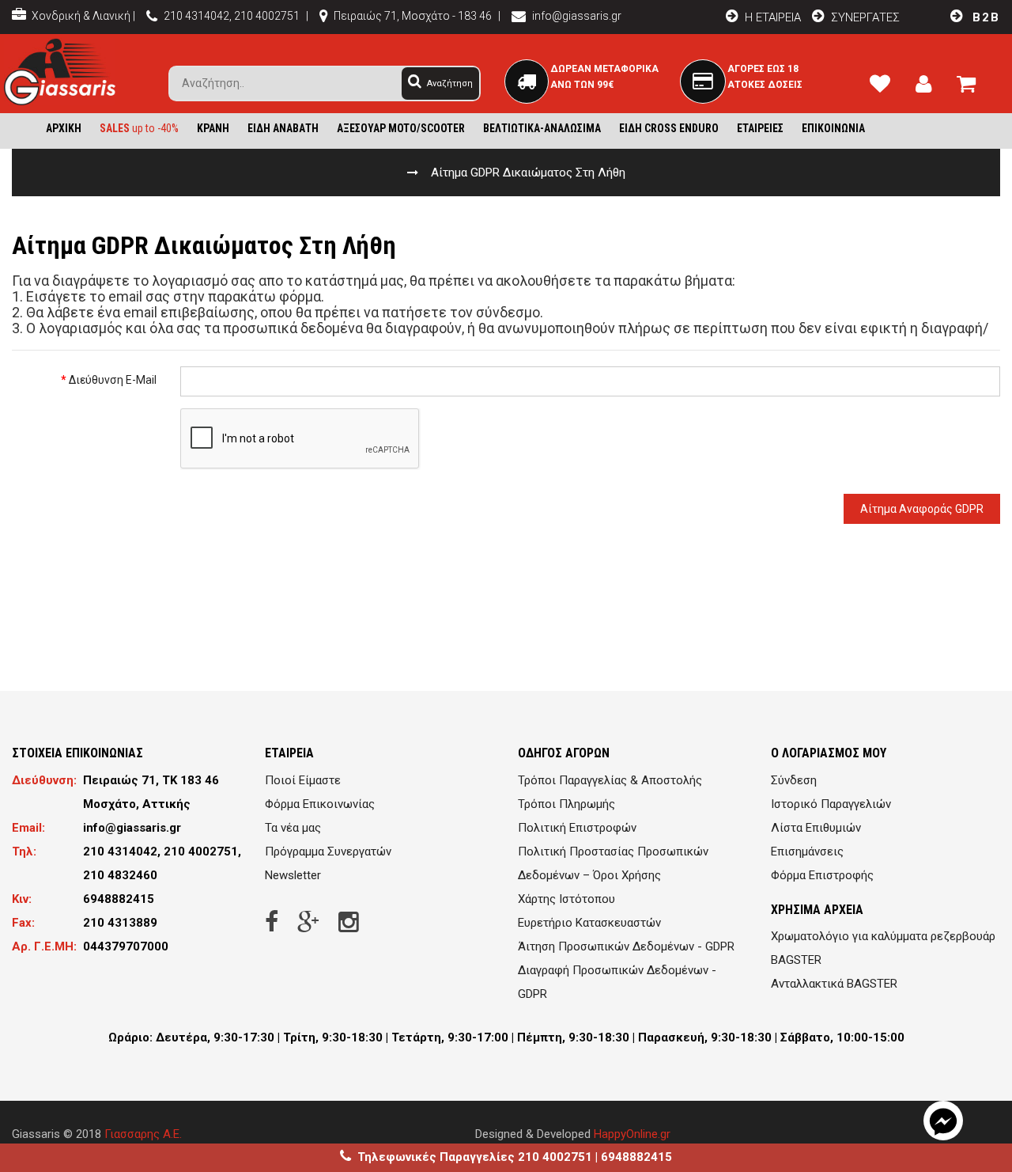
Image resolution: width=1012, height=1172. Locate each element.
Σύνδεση (794, 780)
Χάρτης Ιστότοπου (566, 899)
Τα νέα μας (293, 828)
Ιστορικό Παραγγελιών (831, 804)
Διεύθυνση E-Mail (113, 380)
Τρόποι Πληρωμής (566, 804)
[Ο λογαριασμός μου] (930, 87)
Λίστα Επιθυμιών (816, 828)
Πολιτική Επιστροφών (577, 828)
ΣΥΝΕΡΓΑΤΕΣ (865, 17)
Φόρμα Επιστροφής (822, 875)
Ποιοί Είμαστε (303, 780)
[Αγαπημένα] (886, 87)
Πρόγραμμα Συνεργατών (328, 851)
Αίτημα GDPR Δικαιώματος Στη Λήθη (528, 172)
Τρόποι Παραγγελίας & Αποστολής (610, 780)
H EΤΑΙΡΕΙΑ (771, 17)
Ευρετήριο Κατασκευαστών (589, 923)
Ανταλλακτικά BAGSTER (834, 984)
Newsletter (293, 875)
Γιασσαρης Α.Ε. (143, 1134)
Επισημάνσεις (807, 851)
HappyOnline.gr (632, 1134)
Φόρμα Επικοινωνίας (320, 804)
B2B (984, 17)
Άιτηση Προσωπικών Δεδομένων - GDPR (626, 946)
